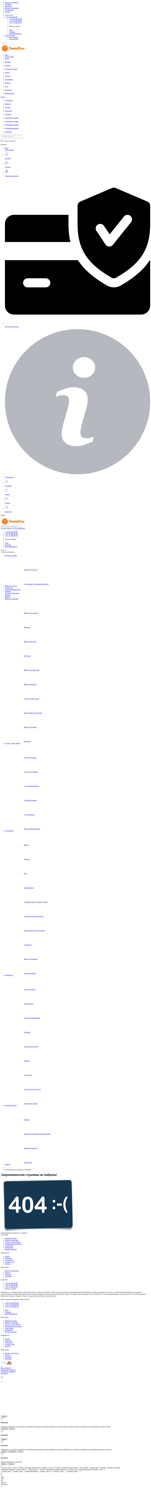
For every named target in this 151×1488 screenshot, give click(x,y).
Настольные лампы (30, 1103)
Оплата (7, 12)
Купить (12, 1429)
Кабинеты (27, 741)
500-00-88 (15, 19)
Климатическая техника (13, 1244)
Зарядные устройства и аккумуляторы (37, 1134)
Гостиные (27, 656)
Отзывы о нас (10, 1262)
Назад (3, 97)
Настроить (5, 1429)
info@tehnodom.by (15, 34)
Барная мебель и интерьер (33, 713)
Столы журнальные (31, 772)
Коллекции (9, 588)
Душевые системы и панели (34, 916)
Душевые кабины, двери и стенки (36, 902)
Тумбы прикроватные (12, 589)
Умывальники (29, 888)
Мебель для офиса (30, 727)
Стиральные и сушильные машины (36, 584)
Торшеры (27, 1032)
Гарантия (8, 1276)
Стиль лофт (28, 1075)
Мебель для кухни (30, 684)
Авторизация (13, 39)
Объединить (12, 1451)
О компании (9, 10)
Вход (6, 55)
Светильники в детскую (32, 1089)
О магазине (9, 1260)
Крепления (28, 1162)
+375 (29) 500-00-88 (12, 1305)
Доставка (8, 4)
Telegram (12, 32)
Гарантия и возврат (11, 2)
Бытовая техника (11, 555)
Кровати (8, 591)
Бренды (7, 1164)
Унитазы (27, 859)
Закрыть (4, 1416)
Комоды (8, 597)
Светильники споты (31, 1046)
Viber (11, 30)
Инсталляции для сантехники (34, 930)
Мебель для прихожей (31, 670)
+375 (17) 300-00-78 (12, 1307)
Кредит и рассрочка (12, 8)
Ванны (26, 845)
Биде (25, 873)
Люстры (27, 1061)
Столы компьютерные (31, 786)
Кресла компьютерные (32, 829)
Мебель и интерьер (11, 599)
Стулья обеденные (30, 800)
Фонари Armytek (11, 1105)
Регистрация (13, 37)
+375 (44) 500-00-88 (12, 1303)
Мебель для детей (30, 641)
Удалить (11, 1464)
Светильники (28, 1004)
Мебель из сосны (11, 586)
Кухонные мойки (30, 973)
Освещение (9, 975)
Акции (7, 1256)
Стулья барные (29, 814)
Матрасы (27, 627)
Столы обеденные (30, 757)
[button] (75, 141)
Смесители (28, 945)
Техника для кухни (30, 570)
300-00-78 (15, 22)
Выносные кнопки (30, 1148)
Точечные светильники (32, 1018)
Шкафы (7, 595)
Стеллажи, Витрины (12, 593)
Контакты (8, 6)
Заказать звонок (14, 26)
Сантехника (9, 831)
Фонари (26, 1120)
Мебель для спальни (31, 613)
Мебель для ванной (30, 959)
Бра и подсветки (29, 989)
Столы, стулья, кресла (31, 699)
